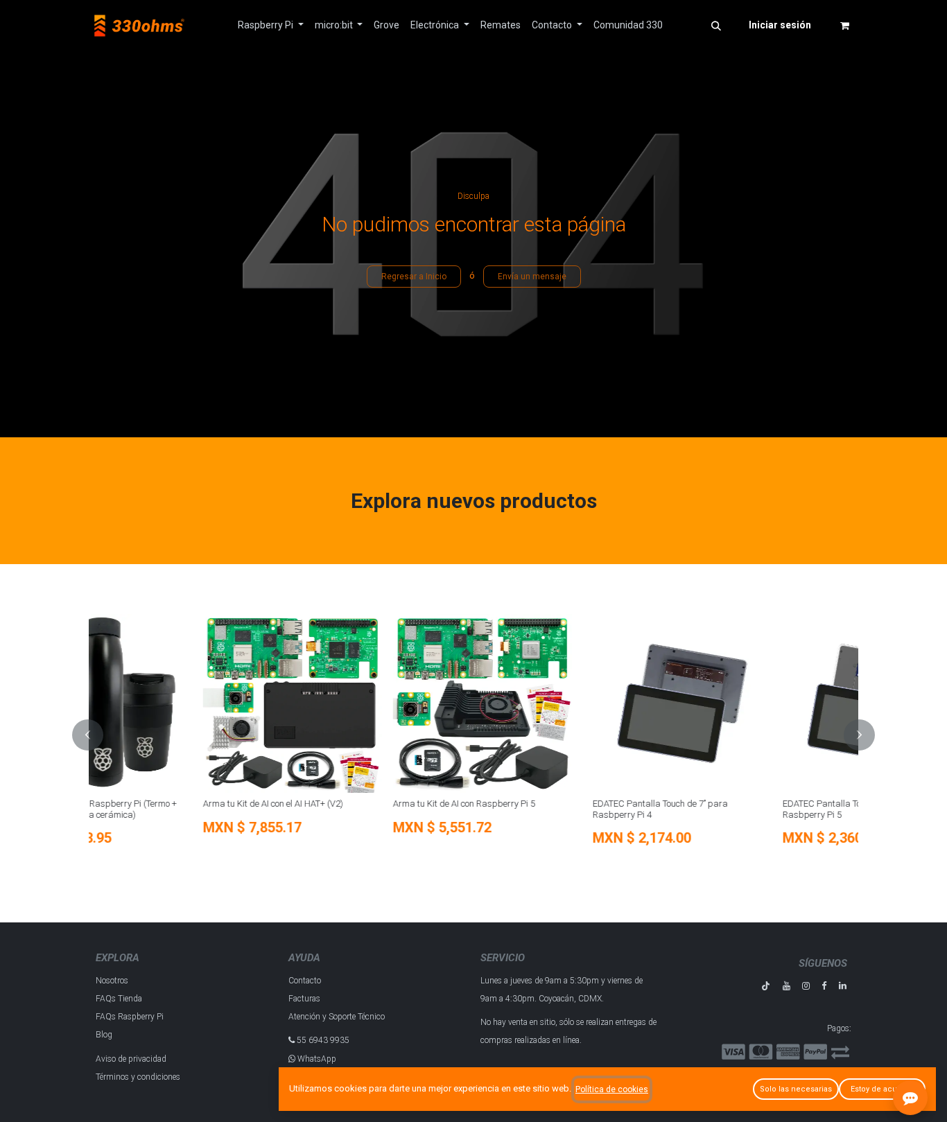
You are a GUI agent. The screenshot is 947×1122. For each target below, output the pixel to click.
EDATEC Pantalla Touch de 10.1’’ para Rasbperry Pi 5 (742, 809)
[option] (473, 735)
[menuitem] (270, 25)
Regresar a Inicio (413, 276)
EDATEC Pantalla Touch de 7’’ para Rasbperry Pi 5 (356, 809)
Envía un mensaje (532, 276)
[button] (716, 26)
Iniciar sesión (780, 24)
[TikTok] (765, 986)
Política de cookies (611, 1089)
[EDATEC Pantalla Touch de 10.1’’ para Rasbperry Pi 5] (758, 703)
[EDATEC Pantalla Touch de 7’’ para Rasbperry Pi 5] (378, 703)
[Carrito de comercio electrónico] (844, 26)
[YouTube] (786, 986)
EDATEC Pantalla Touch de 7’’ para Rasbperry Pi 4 (166, 809)
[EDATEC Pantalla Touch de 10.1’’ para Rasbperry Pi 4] (568, 703)
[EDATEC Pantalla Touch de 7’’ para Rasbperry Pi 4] (188, 703)
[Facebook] (824, 986)
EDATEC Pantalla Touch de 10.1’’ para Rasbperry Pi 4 (552, 809)
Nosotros (112, 980)
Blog (104, 1035)
